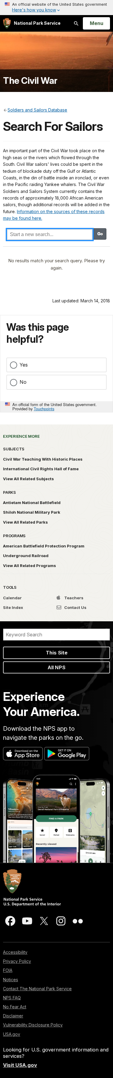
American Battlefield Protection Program (43, 546)
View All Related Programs (29, 565)
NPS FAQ (12, 997)
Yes (24, 365)
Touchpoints (44, 408)
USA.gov (11, 1034)
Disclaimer (13, 1015)
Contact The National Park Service (37, 988)
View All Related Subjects (28, 478)
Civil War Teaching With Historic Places (43, 459)
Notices (10, 979)
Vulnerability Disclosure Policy (33, 1024)
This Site (56, 653)
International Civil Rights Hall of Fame (41, 468)
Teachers (73, 597)
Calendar (12, 597)
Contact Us (74, 607)
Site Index (13, 607)
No (23, 382)
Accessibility (15, 952)
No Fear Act (14, 1006)
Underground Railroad (26, 555)
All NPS (56, 667)
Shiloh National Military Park (31, 512)
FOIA (7, 970)
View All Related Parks (25, 522)
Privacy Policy (17, 961)
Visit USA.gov (20, 1065)
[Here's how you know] (56, 7)
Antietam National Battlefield (32, 502)
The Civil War (30, 81)
